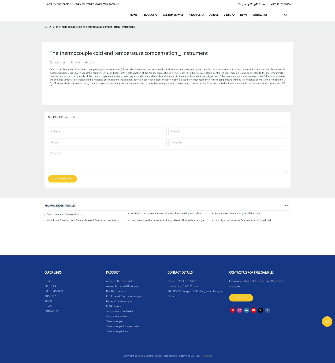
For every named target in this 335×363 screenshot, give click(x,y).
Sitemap (207, 356)
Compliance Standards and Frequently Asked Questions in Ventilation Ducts (85, 220)
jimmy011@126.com (254, 4)
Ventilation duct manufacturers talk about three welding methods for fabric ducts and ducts (169, 213)
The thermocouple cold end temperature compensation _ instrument (95, 27)
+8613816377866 (281, 4)
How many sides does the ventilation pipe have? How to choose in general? (169, 220)
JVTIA (47, 27)
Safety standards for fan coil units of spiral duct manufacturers (65, 214)
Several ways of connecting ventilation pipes (238, 213)
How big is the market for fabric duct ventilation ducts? (243, 220)
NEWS (286, 206)
